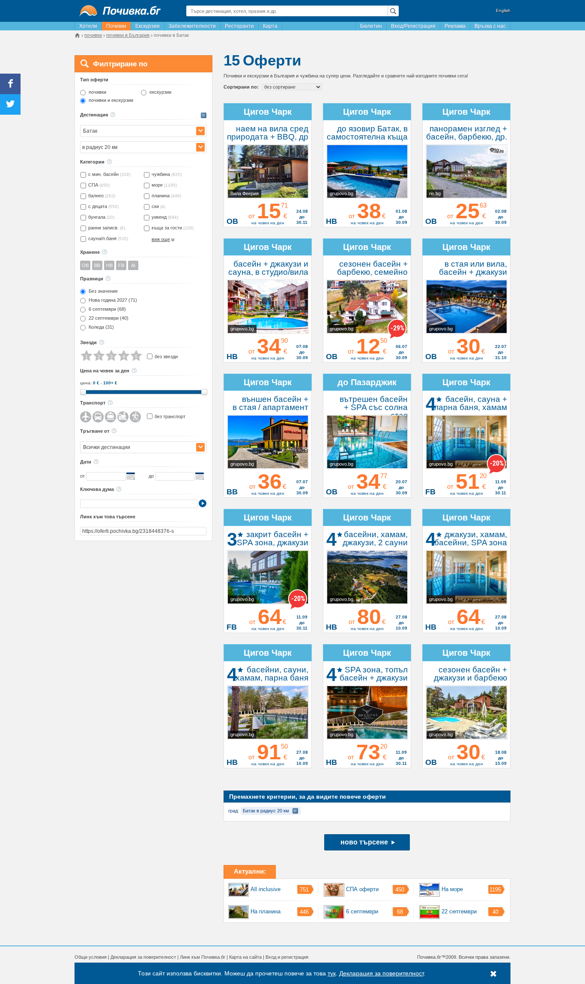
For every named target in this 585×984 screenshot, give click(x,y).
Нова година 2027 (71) (113, 300)
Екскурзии (147, 26)
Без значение (103, 291)
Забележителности (192, 26)
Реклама (455, 26)
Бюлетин (371, 26)
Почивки (116, 26)
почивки (97, 92)
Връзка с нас (490, 26)
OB (85, 265)
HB (109, 265)
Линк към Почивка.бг (202, 957)
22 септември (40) (108, 318)
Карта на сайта (245, 957)
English (503, 10)
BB (97, 265)
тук (332, 973)
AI (133, 265)
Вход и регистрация (287, 957)
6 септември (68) (107, 309)
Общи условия (91, 957)
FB (121, 265)
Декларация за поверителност (143, 957)
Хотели (88, 26)
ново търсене (364, 842)
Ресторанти (239, 26)
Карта (270, 26)
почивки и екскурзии (111, 100)
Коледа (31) (101, 327)
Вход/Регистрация (413, 26)
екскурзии (160, 92)
